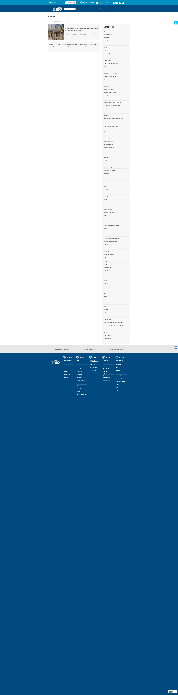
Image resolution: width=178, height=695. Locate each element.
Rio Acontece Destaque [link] (109, 254)
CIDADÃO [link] (100, 8)
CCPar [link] (105, 44)
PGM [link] (105, 215)
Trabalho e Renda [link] (107, 319)
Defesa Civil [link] (106, 86)
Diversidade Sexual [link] (108, 108)
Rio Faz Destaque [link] (107, 267)
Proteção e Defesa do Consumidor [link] (111, 238)
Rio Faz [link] (105, 264)
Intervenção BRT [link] (107, 173)
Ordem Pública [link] (107, 205)
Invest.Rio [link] (106, 176)
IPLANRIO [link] (106, 180)
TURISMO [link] (93, 8)
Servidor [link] (105, 306)
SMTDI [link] (105, 312)
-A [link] (59, 2)
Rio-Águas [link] (106, 273)
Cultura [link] (105, 82)
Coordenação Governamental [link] (110, 76)
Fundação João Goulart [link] (109, 141)
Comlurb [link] (105, 70)
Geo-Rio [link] (105, 150)
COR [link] (104, 79)
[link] (176, 22)
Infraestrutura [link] (107, 163)
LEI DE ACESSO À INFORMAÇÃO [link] (61, 349)
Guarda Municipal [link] (108, 154)
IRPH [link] (105, 186)
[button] (74, 9)
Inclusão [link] (105, 160)
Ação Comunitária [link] (108, 31)
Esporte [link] (105, 121)
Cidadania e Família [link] (108, 53)
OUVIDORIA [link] (119, 8)
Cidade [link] (105, 57)
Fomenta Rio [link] (106, 134)
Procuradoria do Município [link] (110, 235)
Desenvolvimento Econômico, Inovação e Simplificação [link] (116, 95)
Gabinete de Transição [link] (109, 147)
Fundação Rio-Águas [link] (108, 144)
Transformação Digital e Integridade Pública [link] (113, 322)
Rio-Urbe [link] (106, 277)
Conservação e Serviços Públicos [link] (111, 73)
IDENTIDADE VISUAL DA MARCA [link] (116, 349)
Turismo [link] (105, 332)
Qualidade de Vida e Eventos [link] (110, 244)
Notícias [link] (54, 21)
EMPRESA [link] (112, 8)
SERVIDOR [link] (106, 8)
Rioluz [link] (105, 286)
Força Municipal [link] (107, 138)
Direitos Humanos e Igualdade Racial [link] (112, 105)
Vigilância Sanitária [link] (108, 338)
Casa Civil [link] (106, 40)
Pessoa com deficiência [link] (109, 212)
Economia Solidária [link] (108, 112)
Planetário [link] (106, 222)
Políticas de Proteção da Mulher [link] (111, 126)
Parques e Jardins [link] (108, 209)
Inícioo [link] (49, 21)
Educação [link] (106, 115)
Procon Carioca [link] (107, 231)
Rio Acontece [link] (106, 251)
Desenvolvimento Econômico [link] (110, 92)
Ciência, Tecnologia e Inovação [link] (111, 63)
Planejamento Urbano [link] (108, 218)
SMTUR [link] (105, 316)
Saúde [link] (105, 293)
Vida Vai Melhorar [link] (108, 335)
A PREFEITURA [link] (86, 8)
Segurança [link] (106, 299)
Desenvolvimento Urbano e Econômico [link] (112, 99)
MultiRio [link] (105, 199)
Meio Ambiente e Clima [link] (109, 193)
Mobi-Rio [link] (106, 196)
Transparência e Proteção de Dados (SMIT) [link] (113, 325)
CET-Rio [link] (105, 47)
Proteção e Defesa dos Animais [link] (110, 241)
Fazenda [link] (105, 125)
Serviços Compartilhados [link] (109, 303)
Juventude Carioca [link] (108, 189)
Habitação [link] (106, 157)
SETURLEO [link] (106, 309)
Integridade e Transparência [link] (110, 170)
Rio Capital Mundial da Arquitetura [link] (111, 261)
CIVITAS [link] (105, 66)
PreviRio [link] (105, 228)
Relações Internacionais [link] (109, 248)
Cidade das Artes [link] (107, 60)
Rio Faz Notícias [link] (107, 270)
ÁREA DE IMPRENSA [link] (89, 349)
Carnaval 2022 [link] (107, 37)
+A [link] (61, 2)
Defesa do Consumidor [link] (109, 89)
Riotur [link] (105, 290)
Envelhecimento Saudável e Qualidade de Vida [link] (114, 118)
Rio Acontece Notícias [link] (108, 257)
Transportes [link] (106, 329)
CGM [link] (105, 50)
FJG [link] (104, 131)
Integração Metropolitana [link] (109, 167)
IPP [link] (104, 183)
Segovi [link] (105, 296)
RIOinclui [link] (106, 283)
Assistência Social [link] (108, 34)
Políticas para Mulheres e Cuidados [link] (111, 225)
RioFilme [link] (105, 280)
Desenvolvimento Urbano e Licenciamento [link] (113, 102)
